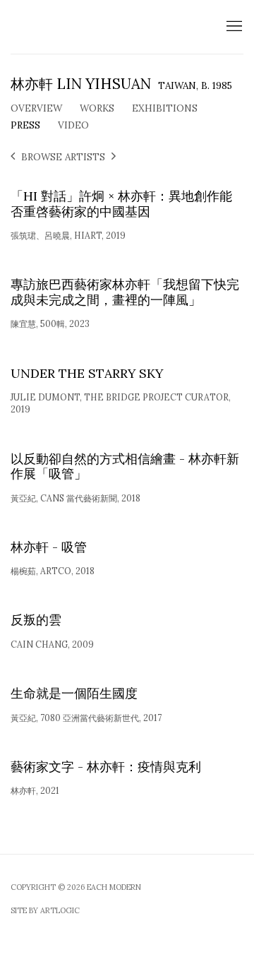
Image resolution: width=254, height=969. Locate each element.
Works (97, 108)
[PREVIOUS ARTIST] (12, 157)
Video (73, 125)
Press (25, 125)
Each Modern (102, 27)
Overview (36, 108)
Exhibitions (165, 108)
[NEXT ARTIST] (113, 157)
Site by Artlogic (45, 910)
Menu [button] (232, 26)
